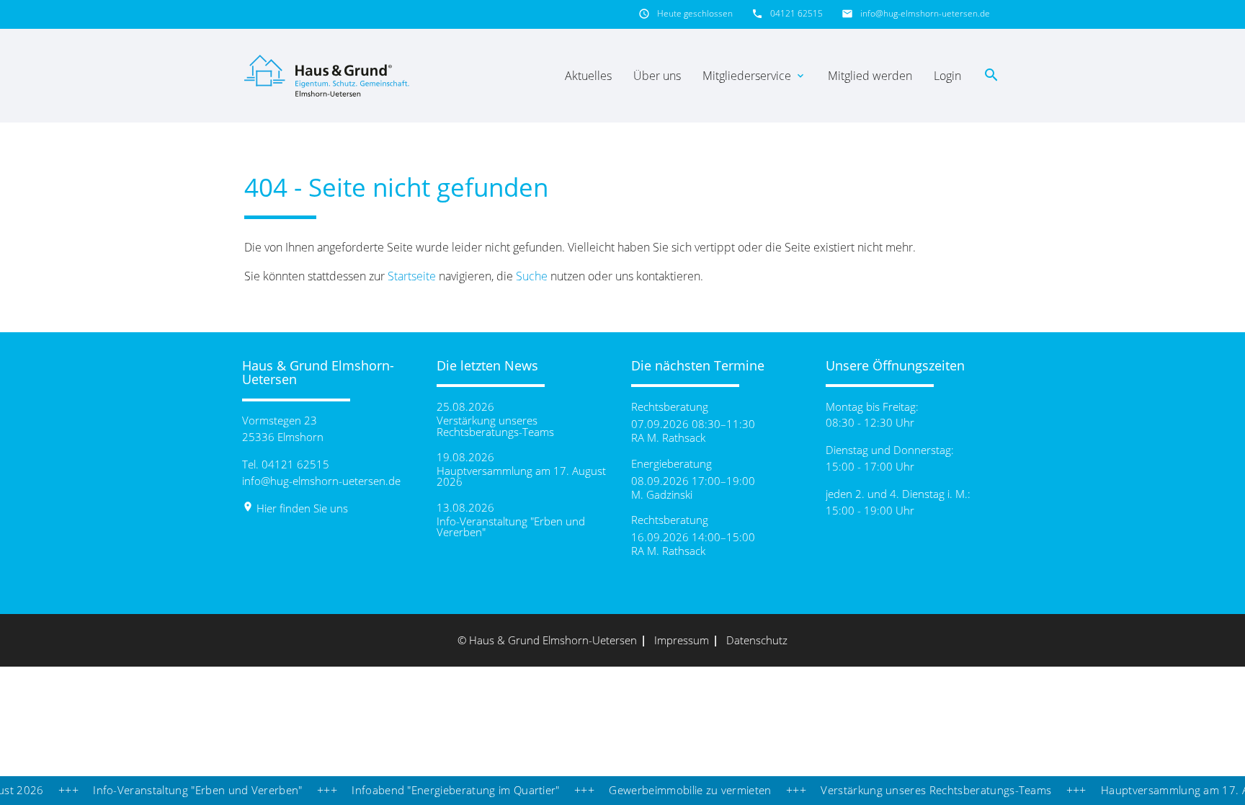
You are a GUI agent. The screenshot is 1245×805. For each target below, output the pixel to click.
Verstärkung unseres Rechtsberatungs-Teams (495, 426)
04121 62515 (796, 13)
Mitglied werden (870, 76)
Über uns (657, 76)
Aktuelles (588, 76)
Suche (532, 276)
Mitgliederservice (754, 76)
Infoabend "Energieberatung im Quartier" (439, 790)
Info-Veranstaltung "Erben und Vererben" (511, 527)
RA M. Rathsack (668, 437)
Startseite (412, 276)
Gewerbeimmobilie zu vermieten (675, 790)
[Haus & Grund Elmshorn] (328, 76)
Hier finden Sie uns (295, 508)
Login (947, 76)
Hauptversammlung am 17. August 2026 (521, 476)
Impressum (681, 640)
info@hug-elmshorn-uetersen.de (925, 13)
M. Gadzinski (661, 494)
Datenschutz (756, 640)
